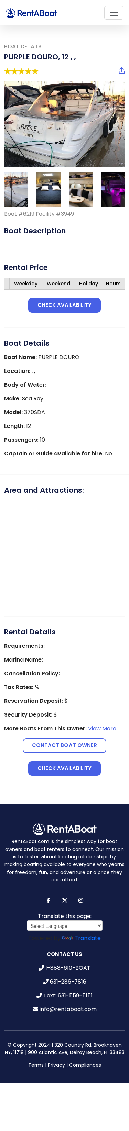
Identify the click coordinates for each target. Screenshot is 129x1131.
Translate (88, 931)
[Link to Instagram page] (81, 894)
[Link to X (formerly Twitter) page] (64, 894)
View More (102, 725)
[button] (122, 71)
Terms (36, 1058)
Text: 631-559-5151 (68, 989)
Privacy (56, 1058)
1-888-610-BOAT (67, 961)
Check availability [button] (64, 305)
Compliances (85, 1058)
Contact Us (64, 947)
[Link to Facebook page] (48, 894)
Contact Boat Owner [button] (64, 741)
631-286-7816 (68, 975)
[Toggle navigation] (113, 13)
